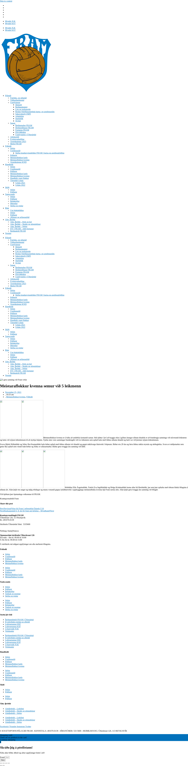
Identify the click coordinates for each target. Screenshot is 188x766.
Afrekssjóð (14, 137)
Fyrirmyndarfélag (17, 139)
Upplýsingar (15, 102)
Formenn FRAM (22, 130)
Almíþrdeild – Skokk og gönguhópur (20, 711)
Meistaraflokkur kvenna (19, 160)
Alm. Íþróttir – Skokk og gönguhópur (25, 224)
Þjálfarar (13, 155)
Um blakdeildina (17, 210)
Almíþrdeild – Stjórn (13, 713)
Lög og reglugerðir (23, 109)
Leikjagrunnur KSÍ (12, 626)
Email (2, 757)
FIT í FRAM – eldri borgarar (22, 229)
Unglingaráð (15, 151)
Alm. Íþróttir (10, 219)
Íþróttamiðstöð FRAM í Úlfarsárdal (19, 620)
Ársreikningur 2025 (18, 141)
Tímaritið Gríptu (16, 180)
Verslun (8, 233)
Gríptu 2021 (20, 183)
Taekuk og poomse (12, 594)
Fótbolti (8, 146)
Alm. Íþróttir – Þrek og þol (21, 222)
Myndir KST (10, 23)
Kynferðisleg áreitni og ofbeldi (17, 622)
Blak (7, 208)
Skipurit (18, 105)
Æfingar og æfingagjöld (19, 217)
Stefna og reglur (16, 206)
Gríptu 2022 (20, 185)
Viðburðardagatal (17, 100)
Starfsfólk (19, 118)
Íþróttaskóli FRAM (18, 231)
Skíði (7, 187)
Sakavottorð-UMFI (23, 114)
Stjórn (12, 148)
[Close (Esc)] (1, 763)
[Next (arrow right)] (4, 765)
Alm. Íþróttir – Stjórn (18, 226)
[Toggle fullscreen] (6, 763)
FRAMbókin (20, 132)
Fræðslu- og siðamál (18, 98)
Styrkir (18, 121)
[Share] (4, 763)
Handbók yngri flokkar (19, 178)
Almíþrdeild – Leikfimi (14, 709)
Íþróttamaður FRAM (23, 125)
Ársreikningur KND (18, 162)
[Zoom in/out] (9, 763)
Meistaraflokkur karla (18, 157)
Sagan (12, 123)
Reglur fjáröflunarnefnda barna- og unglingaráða (34, 112)
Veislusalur (9, 631)
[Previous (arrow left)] (1, 765)
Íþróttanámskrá (21, 107)
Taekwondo (10, 194)
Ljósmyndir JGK (12, 629)
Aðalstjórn (19, 116)
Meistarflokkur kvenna (14, 563)
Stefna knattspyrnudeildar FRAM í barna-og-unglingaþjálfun (39, 153)
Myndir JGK (10, 21)
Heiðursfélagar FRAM (24, 128)
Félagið (8, 96)
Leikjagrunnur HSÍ (12, 624)
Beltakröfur (14, 201)
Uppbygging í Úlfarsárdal (25, 135)
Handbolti (9, 164)
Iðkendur (14, 203)
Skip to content (6, 1)
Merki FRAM (15, 144)
